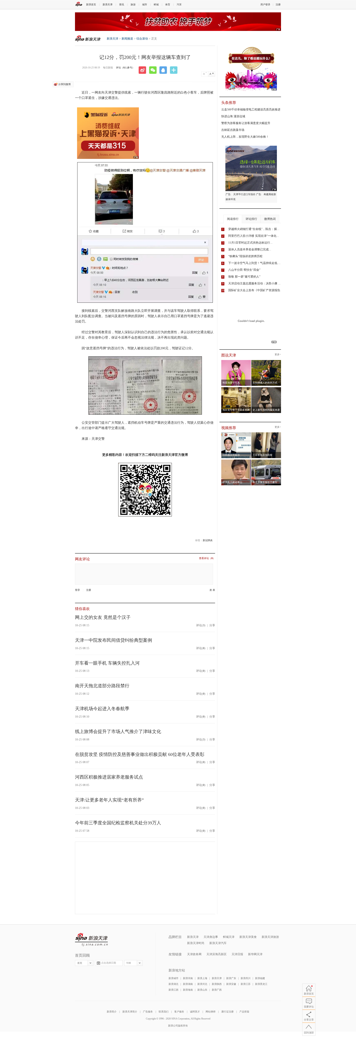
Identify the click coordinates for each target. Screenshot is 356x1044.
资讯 (121, 4)
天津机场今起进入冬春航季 (102, 708)
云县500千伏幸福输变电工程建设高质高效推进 (250, 109)
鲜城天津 (228, 936)
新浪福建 (260, 978)
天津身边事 (211, 936)
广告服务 (148, 1011)
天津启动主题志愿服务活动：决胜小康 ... (254, 283)
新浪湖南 (188, 984)
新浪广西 (217, 989)
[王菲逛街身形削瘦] (266, 433)
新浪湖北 (173, 984)
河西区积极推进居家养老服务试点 (109, 777)
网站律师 (210, 1011)
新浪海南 (188, 989)
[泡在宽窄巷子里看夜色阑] (236, 388)
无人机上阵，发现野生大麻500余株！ (245, 136)
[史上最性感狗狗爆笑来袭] (266, 388)
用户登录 (265, 4)
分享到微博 (64, 84)
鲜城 (156, 4)
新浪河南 (188, 978)
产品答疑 (244, 1011)
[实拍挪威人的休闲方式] (266, 361)
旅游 (133, 4)
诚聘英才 (195, 1011)
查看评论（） (207, 558)
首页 (79, 963)
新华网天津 (255, 954)
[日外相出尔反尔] (236, 433)
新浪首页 (91, 4)
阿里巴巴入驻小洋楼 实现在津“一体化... (253, 235)
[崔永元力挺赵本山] (236, 460)
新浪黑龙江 (261, 984)
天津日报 (237, 954)
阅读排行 (233, 219)
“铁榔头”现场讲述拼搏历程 (245, 256)
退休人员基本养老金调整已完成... (249, 249)
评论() (200, 625)
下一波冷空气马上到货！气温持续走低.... (254, 263)
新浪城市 (173, 978)
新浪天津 (107, 4)
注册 (278, 4)
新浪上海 (202, 978)
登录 (77, 590)
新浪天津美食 (248, 936)
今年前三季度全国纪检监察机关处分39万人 (118, 822)
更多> (278, 354)
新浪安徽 (231, 984)
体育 (167, 4)
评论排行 (251, 219)
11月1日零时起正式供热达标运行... (250, 242)
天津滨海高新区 (216, 954)
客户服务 (179, 1011)
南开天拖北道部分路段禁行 (102, 685)
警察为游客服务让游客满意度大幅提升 (245, 123)
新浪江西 (173, 989)
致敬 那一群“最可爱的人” (244, 276)
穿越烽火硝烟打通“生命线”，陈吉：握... (253, 229)
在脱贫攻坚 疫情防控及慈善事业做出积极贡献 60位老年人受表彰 (139, 754)
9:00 (128, 963)
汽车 (179, 4)
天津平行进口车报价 (244, 194)
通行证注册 (227, 1011)
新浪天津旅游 (270, 936)
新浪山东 (202, 989)
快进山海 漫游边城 (233, 116)
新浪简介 (112, 1011)
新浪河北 (202, 984)
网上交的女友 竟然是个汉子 (103, 617)
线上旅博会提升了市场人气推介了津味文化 (118, 731)
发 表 (212, 590)
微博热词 (270, 219)
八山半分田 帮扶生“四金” (244, 269)
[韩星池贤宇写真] (236, 361)
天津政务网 (194, 954)
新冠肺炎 (208, 540)
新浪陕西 (217, 984)
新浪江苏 (246, 984)
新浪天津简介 (129, 1011)
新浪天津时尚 (195, 943)
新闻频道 (127, 38)
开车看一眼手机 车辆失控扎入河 (107, 663)
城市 (144, 4)
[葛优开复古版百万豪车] (266, 460)
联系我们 (164, 1011)
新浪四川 (246, 978)
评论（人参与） (125, 67)
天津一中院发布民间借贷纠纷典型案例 (113, 640)
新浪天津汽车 (218, 943)
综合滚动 (142, 38)
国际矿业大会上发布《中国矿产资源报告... (255, 290)
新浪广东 (231, 978)
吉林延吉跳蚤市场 (232, 129)
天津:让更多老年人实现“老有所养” (109, 799)
